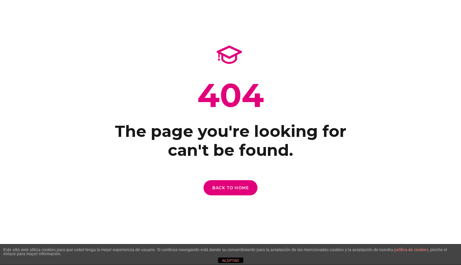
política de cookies (411, 249)
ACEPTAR (230, 261)
